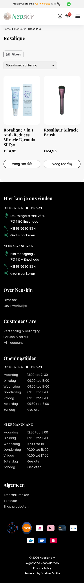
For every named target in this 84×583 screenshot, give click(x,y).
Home (7, 29)
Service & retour (16, 337)
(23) (53, 3)
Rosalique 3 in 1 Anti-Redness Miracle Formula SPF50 (19, 137)
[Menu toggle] (77, 16)
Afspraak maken (16, 495)
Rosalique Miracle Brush (61, 132)
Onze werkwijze (15, 306)
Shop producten (16, 506)
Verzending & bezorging (22, 331)
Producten (20, 29)
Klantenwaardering (25, 3)
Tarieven (10, 501)
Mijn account (13, 342)
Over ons (10, 300)
